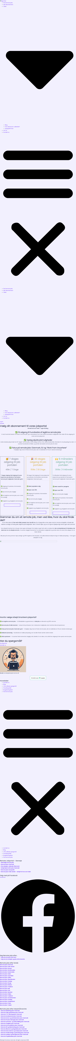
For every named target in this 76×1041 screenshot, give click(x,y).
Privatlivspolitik (7, 688)
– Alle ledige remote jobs (7, 862)
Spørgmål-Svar (9, 128)
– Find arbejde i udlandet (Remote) (10, 866)
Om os (5, 130)
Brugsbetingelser (8, 690)
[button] (38, 211)
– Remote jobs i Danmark (7, 864)
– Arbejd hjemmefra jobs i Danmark (9, 868)
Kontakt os (6, 132)
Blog (6, 125)
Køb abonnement (8, 4)
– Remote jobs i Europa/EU (7, 870)
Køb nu (12, 505)
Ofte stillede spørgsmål (9, 686)
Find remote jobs (8, 2)
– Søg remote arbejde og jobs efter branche (12, 959)
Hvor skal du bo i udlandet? (12, 126)
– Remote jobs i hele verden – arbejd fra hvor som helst (15, 871)
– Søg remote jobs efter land (8, 957)
